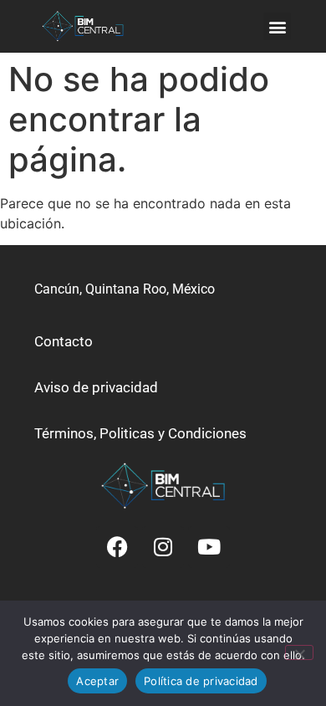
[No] (299, 652)
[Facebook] (117, 547)
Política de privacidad (201, 681)
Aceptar (97, 681)
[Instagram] (163, 547)
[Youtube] (209, 547)
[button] (277, 26)
